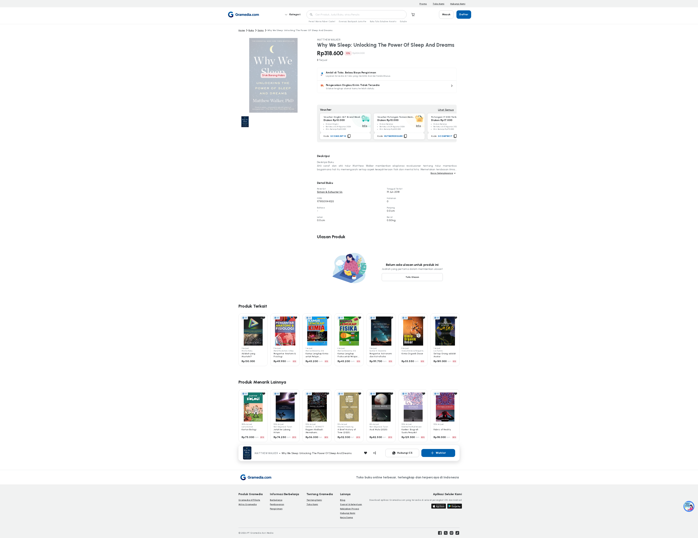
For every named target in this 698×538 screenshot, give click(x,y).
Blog (342, 500)
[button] (386, 86)
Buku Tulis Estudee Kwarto (383, 21)
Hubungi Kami (457, 4)
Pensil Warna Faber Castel (322, 21)
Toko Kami (438, 4)
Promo (423, 4)
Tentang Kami (314, 500)
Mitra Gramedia (247, 504)
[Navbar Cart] (413, 14)
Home (241, 30)
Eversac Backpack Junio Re (352, 21)
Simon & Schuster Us (329, 192)
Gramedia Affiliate (249, 500)
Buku (251, 30)
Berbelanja (276, 500)
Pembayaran (277, 504)
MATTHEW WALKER (328, 39)
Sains (261, 30)
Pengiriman (276, 508)
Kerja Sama (346, 517)
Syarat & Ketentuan (351, 504)
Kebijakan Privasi (349, 508)
